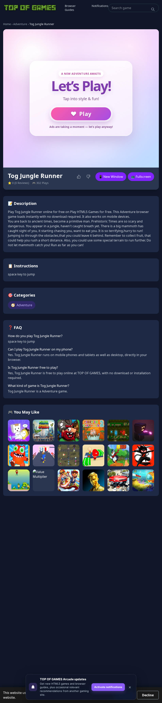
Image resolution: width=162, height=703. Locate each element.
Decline (148, 695)
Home (7, 24)
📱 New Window (111, 176)
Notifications (100, 6)
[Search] (152, 9)
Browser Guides (70, 8)
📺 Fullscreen (141, 176)
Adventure (20, 24)
